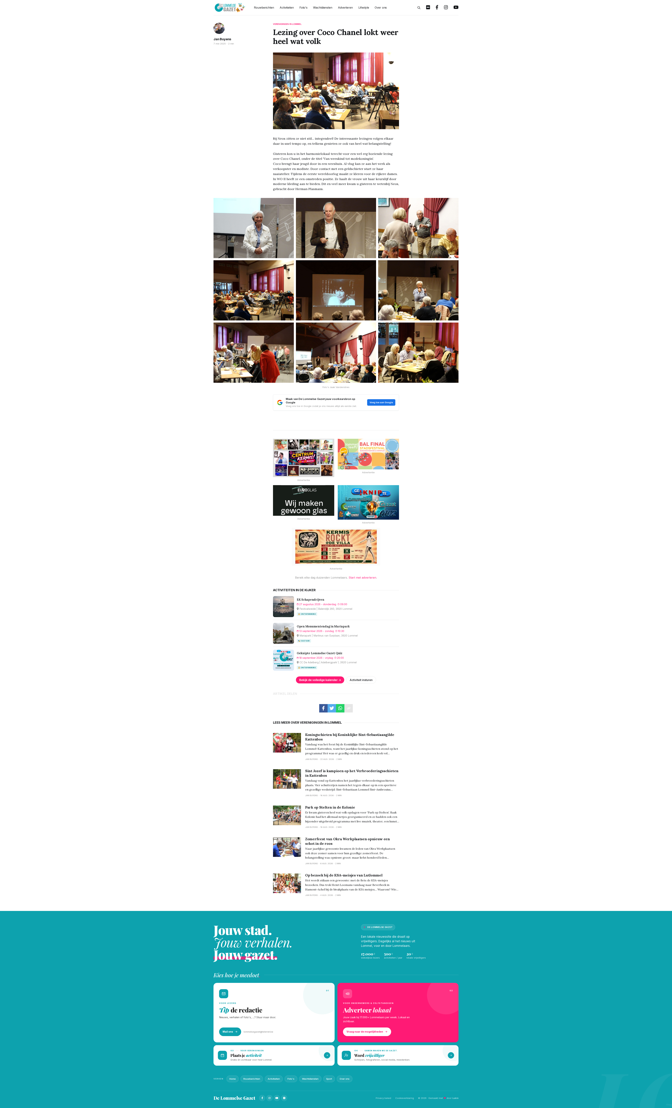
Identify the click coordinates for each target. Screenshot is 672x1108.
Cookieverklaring (404, 1098)
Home (232, 1078)
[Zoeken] (419, 7)
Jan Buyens (222, 39)
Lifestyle (363, 7)
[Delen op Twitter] (332, 708)
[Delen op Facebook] (323, 708)
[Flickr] (284, 1098)
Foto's (303, 7)
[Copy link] (348, 708)
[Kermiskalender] (303, 458)
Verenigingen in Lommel (287, 24)
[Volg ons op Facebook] (437, 7)
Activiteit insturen (361, 680)
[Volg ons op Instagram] (446, 7)
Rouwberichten (264, 7)
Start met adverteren (362, 577)
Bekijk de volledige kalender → (320, 680)
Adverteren (345, 7)
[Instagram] (269, 1098)
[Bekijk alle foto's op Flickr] (428, 7)
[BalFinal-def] (368, 454)
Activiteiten (287, 7)
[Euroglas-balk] (303, 500)
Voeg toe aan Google (381, 402)
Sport (329, 1078)
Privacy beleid (383, 1098)
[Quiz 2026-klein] (368, 502)
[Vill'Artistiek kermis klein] (336, 547)
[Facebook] (262, 1098)
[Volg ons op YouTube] (455, 7)
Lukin (455, 1098)
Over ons (381, 7)
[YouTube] (277, 1098)
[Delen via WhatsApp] (340, 708)
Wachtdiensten (322, 7)
